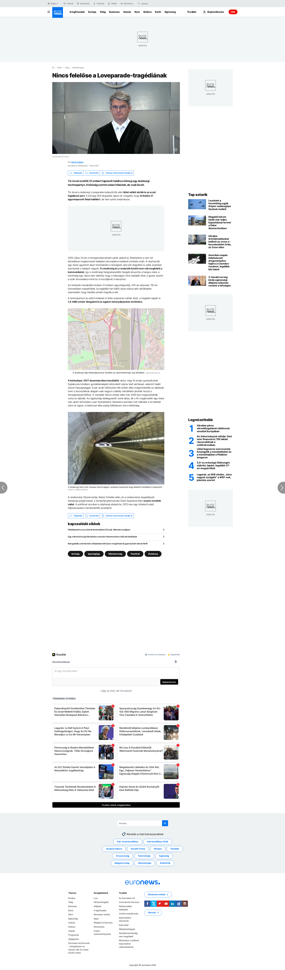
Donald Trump (138, 849)
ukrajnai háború (114, 849)
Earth (158, 11)
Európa (92, 11)
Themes (72, 893)
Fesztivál (135, 554)
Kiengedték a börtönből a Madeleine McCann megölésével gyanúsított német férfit (108, 543)
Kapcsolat (124, 925)
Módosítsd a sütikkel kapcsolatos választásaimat (129, 943)
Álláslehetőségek (127, 929)
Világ (103, 11)
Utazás (127, 11)
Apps (96, 918)
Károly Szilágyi (77, 162)
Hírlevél (152, 912)
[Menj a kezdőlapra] (57, 12)
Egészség (170, 11)
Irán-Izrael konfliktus (127, 841)
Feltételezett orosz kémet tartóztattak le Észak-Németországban (99, 529)
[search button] (139, 3)
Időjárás (97, 906)
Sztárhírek (165, 863)
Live (233, 12)
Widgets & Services (103, 922)
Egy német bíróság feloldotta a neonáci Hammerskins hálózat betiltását (102, 536)
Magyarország (122, 863)
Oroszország (122, 856)
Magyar (54, 3)
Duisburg (153, 554)
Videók (71, 931)
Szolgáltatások (101, 893)
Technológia (144, 856)
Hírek (59, 68)
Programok (73, 935)
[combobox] (154, 3)
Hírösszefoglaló (101, 902)
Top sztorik (198, 194)
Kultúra (147, 11)
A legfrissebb (77, 11)
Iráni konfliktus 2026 (157, 841)
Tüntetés (174, 849)
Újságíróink (73, 939)
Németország (78, 68)
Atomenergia (144, 863)
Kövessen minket (102, 914)
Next (137, 11)
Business (114, 11)
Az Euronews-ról (127, 898)
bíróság (75, 554)
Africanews (99, 926)
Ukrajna (158, 849)
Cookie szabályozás (128, 913)
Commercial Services (129, 902)
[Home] (53, 67)
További (123, 893)
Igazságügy (94, 554)
